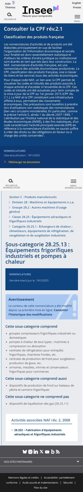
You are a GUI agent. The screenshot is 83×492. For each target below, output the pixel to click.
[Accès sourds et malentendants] (13, 3)
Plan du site (40, 487)
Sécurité (68, 482)
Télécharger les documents (24, 162)
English (76, 3)
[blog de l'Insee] (52, 453)
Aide (8, 3)
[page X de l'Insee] (41, 453)
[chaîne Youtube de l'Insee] (47, 453)
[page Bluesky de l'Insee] (24, 453)
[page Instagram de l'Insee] (30, 453)
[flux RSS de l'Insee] (58, 453)
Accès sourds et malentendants (40, 482)
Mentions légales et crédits (23, 477)
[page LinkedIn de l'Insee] (36, 453)
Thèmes (10, 7)
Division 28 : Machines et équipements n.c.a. (43, 202)
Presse (77, 7)
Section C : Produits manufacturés (33, 197)
